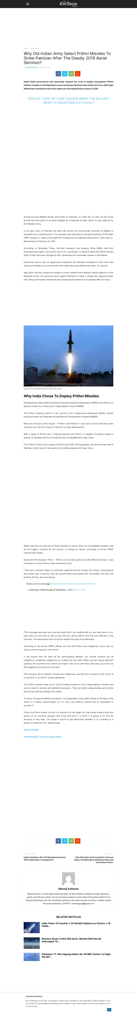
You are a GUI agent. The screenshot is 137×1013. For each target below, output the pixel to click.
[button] (28, 4)
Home (26, 48)
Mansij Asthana (32, 67)
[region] (68, 29)
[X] (64, 73)
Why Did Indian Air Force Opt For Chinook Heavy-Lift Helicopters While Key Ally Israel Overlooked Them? (93, 859)
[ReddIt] (77, 73)
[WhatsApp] (71, 73)
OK (109, 1009)
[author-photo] (68, 885)
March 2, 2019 (79, 590)
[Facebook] (58, 73)
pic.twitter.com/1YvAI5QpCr (83, 584)
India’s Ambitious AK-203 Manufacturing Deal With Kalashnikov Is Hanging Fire (45, 858)
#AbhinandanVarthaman (60, 584)
